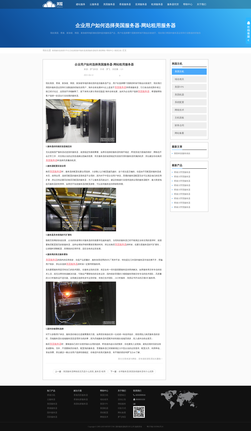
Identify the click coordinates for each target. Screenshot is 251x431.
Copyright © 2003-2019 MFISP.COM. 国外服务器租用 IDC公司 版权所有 (115, 427)
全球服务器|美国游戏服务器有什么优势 (136, 371)
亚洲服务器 (141, 4)
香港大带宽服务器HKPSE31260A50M (181, 203)
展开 (248, 31)
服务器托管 (173, 4)
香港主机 (51, 395)
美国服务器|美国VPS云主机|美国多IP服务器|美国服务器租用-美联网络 (78, 51)
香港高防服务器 (81, 395)
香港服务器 (125, 4)
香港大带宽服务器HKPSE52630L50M (181, 198)
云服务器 (94, 4)
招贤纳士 (122, 395)
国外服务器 (52, 412)
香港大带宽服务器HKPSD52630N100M (181, 172)
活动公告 (122, 399)
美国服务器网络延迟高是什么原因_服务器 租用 (84, 371)
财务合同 (179, 125)
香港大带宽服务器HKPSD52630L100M (181, 177)
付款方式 (122, 408)
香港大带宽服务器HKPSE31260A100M (181, 185)
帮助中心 (187, 4)
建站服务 (80, 4)
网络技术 (179, 110)
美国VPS (179, 87)
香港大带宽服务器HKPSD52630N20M (181, 207)
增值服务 (122, 404)
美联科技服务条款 (182, 153)
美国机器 (179, 94)
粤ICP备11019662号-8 (155, 427)
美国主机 (117, 51)
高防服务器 (52, 417)
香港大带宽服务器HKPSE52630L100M (181, 181)
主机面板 (179, 117)
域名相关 (179, 79)
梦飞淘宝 (122, 417)
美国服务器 (109, 4)
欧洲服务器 (157, 4)
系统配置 (179, 102)
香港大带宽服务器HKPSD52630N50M (181, 190)
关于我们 (201, 4)
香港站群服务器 (81, 399)
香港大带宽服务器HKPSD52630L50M (181, 194)
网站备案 (179, 133)
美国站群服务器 (81, 404)
